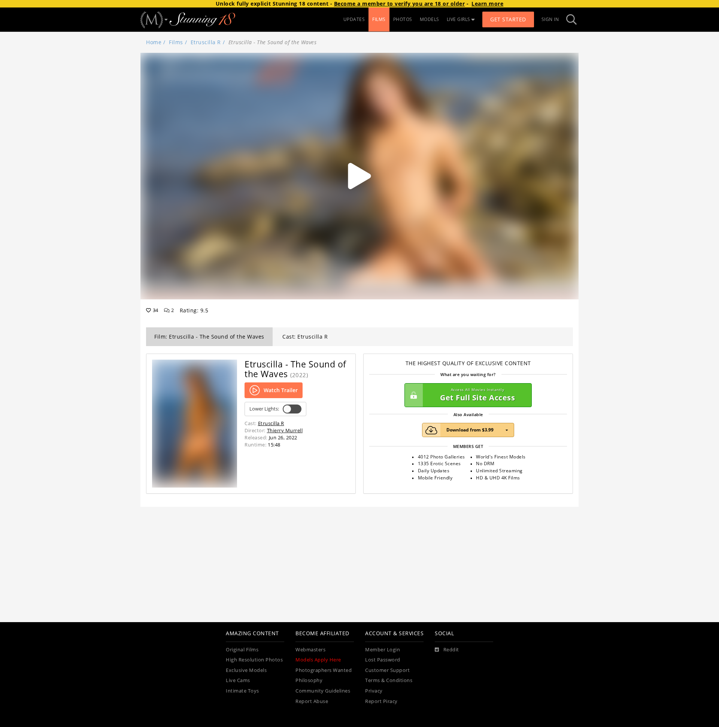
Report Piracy (381, 701)
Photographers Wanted (323, 670)
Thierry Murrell (285, 430)
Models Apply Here (318, 660)
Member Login (382, 649)
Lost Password (382, 660)
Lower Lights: (264, 409)
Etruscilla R (206, 42)
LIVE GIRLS (458, 19)
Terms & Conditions (388, 680)
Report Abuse (311, 701)
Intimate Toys (242, 691)
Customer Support (387, 670)
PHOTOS (402, 19)
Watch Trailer (281, 390)
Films (176, 42)
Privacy (374, 691)
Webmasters (310, 649)
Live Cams (238, 680)
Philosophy (308, 680)
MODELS (429, 19)
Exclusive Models (246, 670)
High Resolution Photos (254, 660)
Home (153, 42)
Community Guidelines (322, 691)
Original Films (242, 649)
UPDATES (354, 19)
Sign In (550, 19)
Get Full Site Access (477, 395)
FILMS (379, 19)
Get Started (508, 19)
